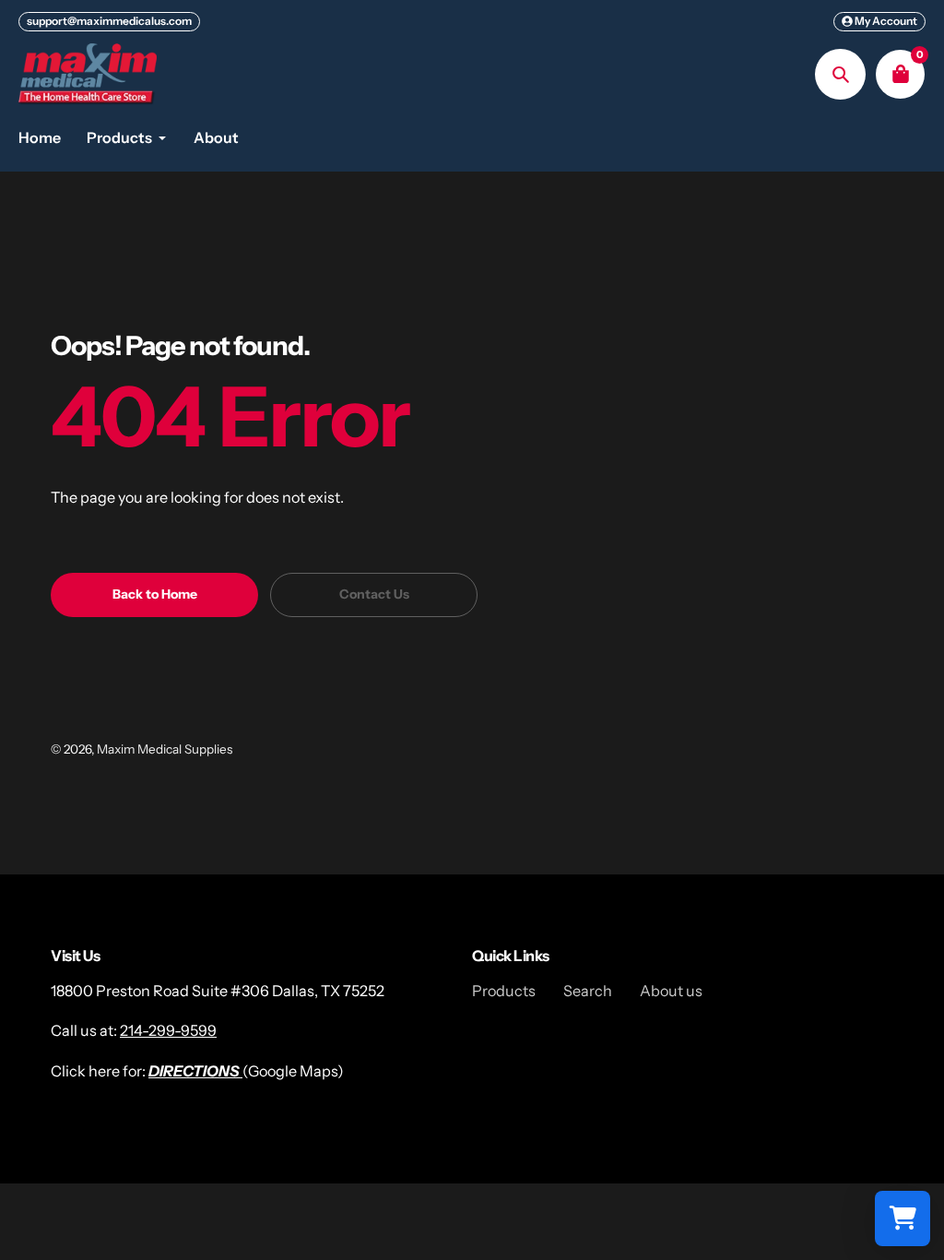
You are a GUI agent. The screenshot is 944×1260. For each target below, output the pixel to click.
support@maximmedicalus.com (109, 21)
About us (671, 990)
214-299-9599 (168, 1030)
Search (587, 990)
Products (504, 990)
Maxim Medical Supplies (164, 749)
